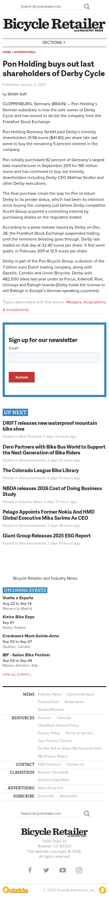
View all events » (17, 674)
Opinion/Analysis (80, 694)
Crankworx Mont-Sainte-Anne (31, 636)
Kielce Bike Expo (18, 617)
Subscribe (46, 796)
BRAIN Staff (17, 94)
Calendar (64, 718)
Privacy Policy (49, 733)
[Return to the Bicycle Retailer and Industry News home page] (54, 31)
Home (7, 52)
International (25, 52)
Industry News (31, 502)
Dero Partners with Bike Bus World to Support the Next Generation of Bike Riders (54, 449)
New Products (30, 436)
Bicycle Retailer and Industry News (45, 578)
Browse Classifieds (53, 772)
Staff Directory (49, 764)
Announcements (32, 460)
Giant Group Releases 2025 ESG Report (47, 535)
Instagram (79, 870)
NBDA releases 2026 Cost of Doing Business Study (52, 491)
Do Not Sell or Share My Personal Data (69, 748)
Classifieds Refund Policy (58, 725)
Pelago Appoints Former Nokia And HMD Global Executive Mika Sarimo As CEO (49, 514)
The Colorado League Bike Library (41, 470)
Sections (54, 42)
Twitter (46, 870)
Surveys (44, 718)
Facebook (30, 870)
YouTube (63, 870)
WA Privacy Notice (52, 756)
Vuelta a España (18, 598)
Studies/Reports (51, 709)
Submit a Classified (53, 780)
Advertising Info (50, 788)
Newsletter (69, 796)
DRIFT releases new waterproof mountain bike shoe (50, 425)
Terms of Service (79, 733)
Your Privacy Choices (55, 741)
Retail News (74, 702)
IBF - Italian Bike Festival (26, 655)
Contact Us (76, 764)
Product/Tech (48, 702)
